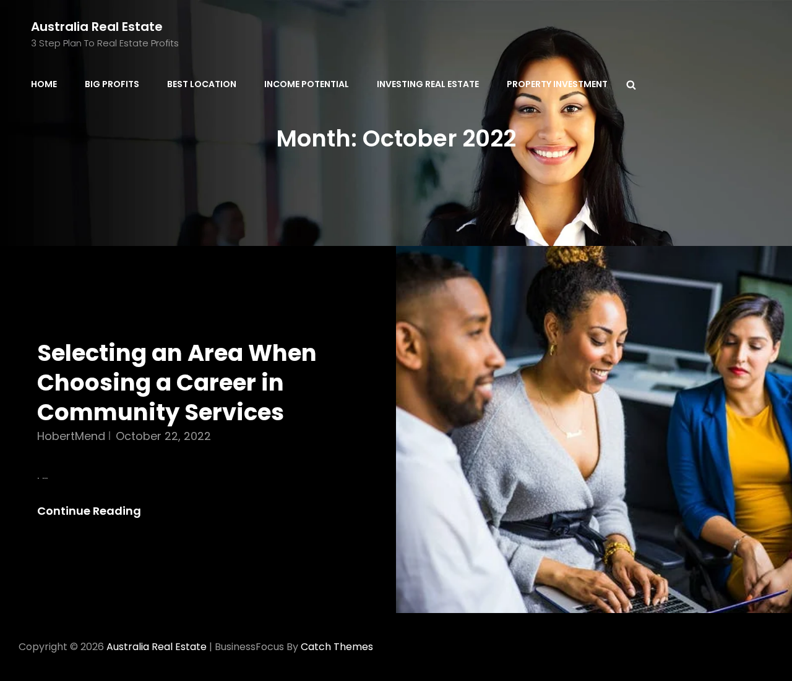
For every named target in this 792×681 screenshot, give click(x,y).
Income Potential (306, 84)
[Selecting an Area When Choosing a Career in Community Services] (594, 429)
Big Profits (112, 84)
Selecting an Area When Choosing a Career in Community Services (177, 382)
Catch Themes (337, 647)
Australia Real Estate (97, 26)
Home (44, 84)
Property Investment (557, 84)
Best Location (201, 84)
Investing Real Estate (428, 84)
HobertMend (71, 436)
